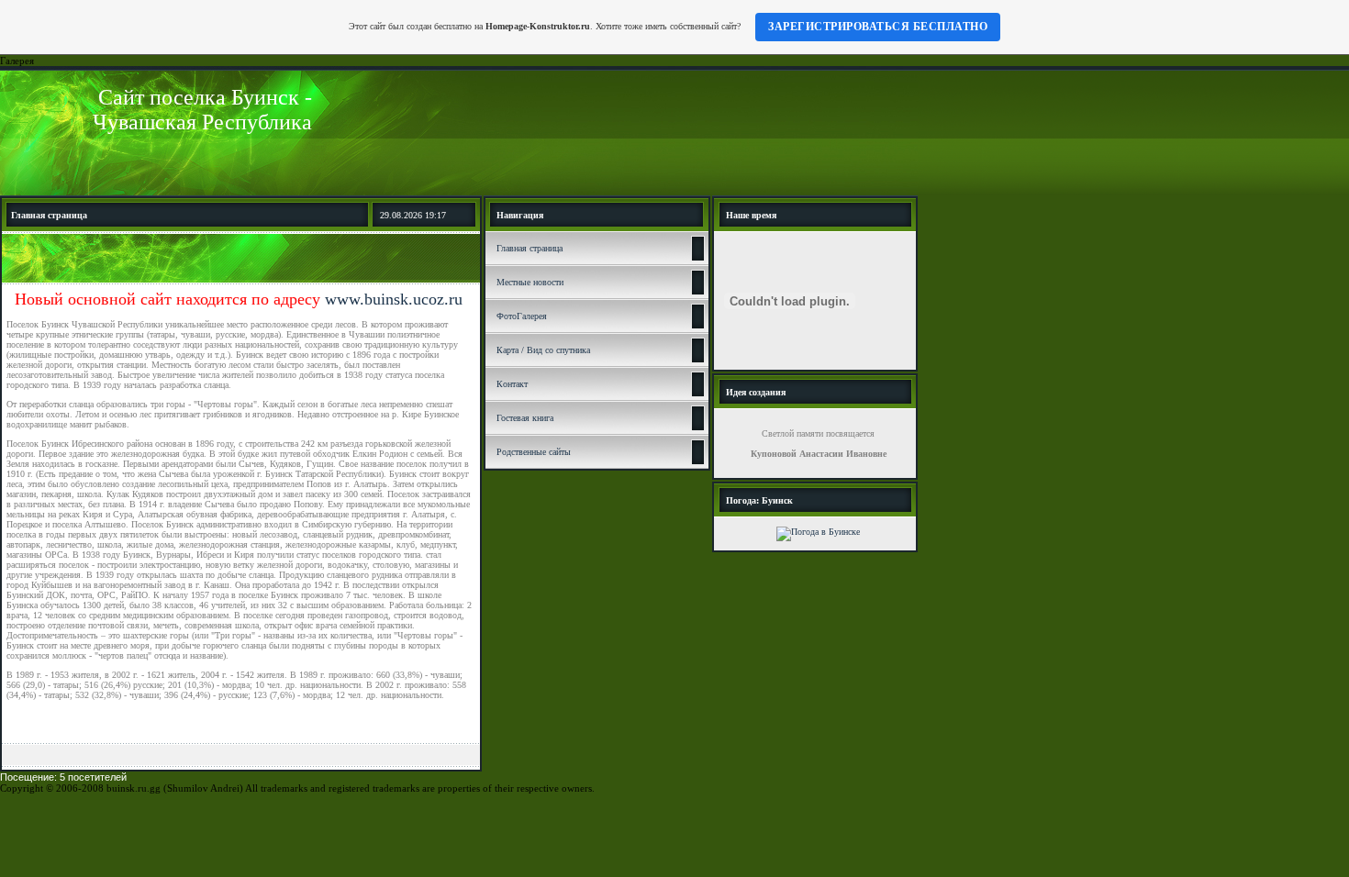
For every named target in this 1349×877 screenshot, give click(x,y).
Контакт (512, 384)
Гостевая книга (524, 418)
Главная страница (529, 248)
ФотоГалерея (521, 316)
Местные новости (529, 282)
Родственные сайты (533, 452)
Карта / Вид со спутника (543, 350)
